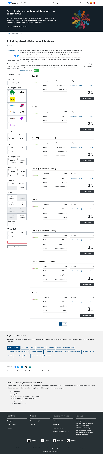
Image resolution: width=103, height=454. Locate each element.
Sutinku (36, 70)
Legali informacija (24, 70)
